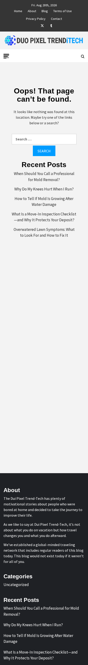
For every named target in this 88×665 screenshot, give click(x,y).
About (32, 10)
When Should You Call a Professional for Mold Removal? (44, 176)
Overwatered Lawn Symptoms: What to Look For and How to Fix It (44, 232)
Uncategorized (16, 584)
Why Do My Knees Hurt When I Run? (44, 189)
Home (18, 10)
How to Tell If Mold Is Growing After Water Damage (44, 201)
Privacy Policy (36, 18)
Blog (45, 10)
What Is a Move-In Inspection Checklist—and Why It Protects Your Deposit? (44, 217)
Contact (56, 18)
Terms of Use (62, 10)
